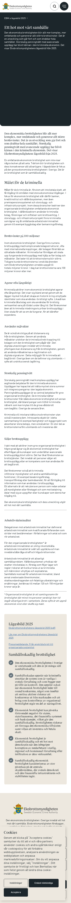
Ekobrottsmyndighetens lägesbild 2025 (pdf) (32, 627)
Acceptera (16, 892)
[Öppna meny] (64, 6)
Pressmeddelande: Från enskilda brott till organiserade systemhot (31, 646)
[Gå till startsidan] (17, 6)
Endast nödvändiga (43, 883)
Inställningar (16, 883)
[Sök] (54, 6)
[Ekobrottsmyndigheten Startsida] (35, 808)
